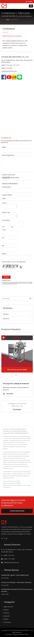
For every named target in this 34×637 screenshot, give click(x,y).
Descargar (9, 394)
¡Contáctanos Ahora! (17, 511)
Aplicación (6, 318)
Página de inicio (8, 606)
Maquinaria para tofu (21, 485)
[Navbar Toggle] (31, 6)
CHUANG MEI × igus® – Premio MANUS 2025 (15, 575)
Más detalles (17, 409)
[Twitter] (4, 538)
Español (30, 1)
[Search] (30, 298)
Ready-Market (24, 634)
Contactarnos (7, 487)
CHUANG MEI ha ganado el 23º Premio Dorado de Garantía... (17, 590)
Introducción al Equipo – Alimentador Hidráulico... (16, 582)
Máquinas (6, 314)
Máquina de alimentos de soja (9, 485)
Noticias (6, 619)
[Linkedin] (6, 538)
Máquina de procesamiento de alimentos (12, 483)
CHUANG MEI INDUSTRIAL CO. (21, 630)
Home (7, 19)
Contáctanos (14, 19)
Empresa (6, 609)
